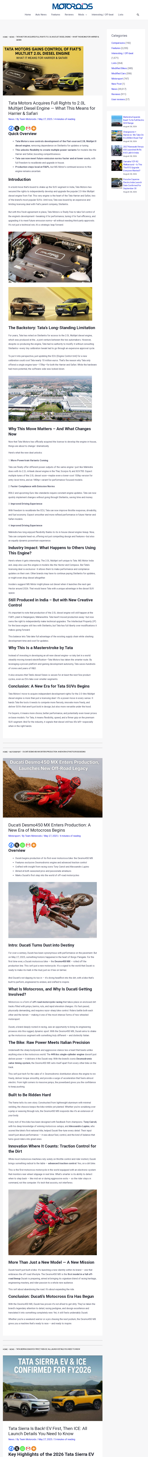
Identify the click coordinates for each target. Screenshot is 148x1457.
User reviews (118, 99)
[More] (33, 128)
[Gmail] (28, 128)
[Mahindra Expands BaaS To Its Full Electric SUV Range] (116, 121)
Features (115, 48)
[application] (85, 15)
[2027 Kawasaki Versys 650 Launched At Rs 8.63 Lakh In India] (116, 150)
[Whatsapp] (22, 128)
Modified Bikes (119, 68)
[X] (16, 128)
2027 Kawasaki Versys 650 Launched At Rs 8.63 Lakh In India (133, 150)
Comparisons (118, 43)
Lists (114, 63)
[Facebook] (11, 128)
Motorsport (14, 836)
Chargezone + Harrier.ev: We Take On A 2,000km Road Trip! (133, 135)
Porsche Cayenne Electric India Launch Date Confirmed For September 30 (132, 184)
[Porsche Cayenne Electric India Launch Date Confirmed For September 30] (116, 183)
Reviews (115, 94)
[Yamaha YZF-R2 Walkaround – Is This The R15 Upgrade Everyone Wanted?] (116, 165)
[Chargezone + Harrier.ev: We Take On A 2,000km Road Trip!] (116, 135)
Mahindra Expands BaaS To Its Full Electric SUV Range (133, 120)
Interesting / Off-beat (122, 53)
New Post (116, 83)
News (11, 119)
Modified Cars (118, 73)
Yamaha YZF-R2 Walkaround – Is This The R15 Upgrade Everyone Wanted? (132, 166)
